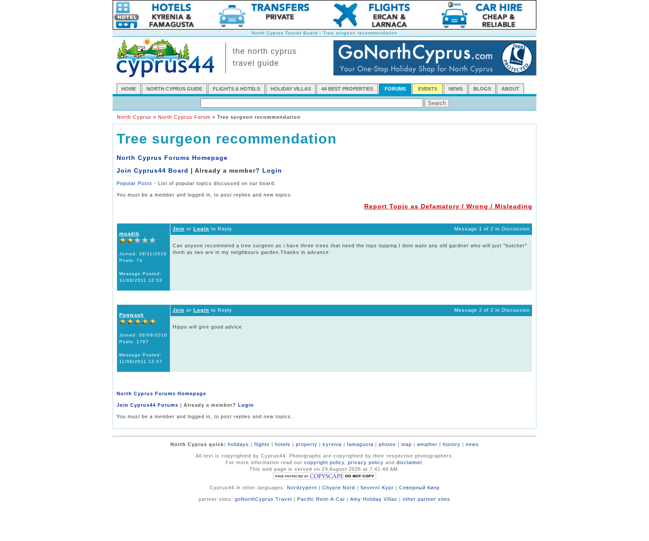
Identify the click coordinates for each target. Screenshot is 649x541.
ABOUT (510, 88)
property (306, 444)
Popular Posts (134, 183)
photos (387, 444)
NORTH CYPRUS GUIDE (174, 88)
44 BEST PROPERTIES (347, 88)
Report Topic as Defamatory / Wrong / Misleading (448, 206)
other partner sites (426, 499)
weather (427, 444)
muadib (129, 233)
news (472, 444)
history (451, 444)
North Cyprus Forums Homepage (172, 157)
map (406, 444)
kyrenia (332, 444)
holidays (238, 444)
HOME (128, 88)
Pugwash (131, 315)
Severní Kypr (377, 487)
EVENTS (427, 88)
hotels (283, 444)
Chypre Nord (338, 487)
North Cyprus (134, 117)
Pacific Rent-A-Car (321, 499)
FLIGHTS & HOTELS (236, 88)
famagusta (360, 444)
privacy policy (366, 462)
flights (262, 444)
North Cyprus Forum (184, 117)
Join (179, 228)
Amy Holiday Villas (373, 499)
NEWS (456, 88)
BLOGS (482, 88)
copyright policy (324, 462)
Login (272, 170)
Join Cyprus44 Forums (147, 405)
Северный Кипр (419, 487)
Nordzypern (302, 487)
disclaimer (409, 462)
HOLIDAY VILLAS (291, 88)
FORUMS (395, 88)
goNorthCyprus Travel (263, 499)
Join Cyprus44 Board (153, 170)
